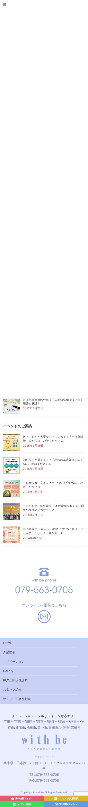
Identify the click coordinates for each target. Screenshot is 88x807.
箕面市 (20, 728)
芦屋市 (75, 722)
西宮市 (42, 722)
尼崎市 (64, 722)
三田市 (9, 722)
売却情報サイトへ (68, 804)
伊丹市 (53, 722)
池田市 (31, 728)
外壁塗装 (9, 652)
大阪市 (64, 728)
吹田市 (53, 728)
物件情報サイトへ (24, 798)
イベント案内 (24, 804)
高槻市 (75, 728)
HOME (7, 643)
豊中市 (42, 728)
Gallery (8, 671)
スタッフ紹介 (12, 689)
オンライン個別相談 (17, 699)
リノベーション (14, 661)
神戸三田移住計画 (15, 680)
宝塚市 (20, 722)
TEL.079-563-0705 (44, 774)
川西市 (31, 722)
